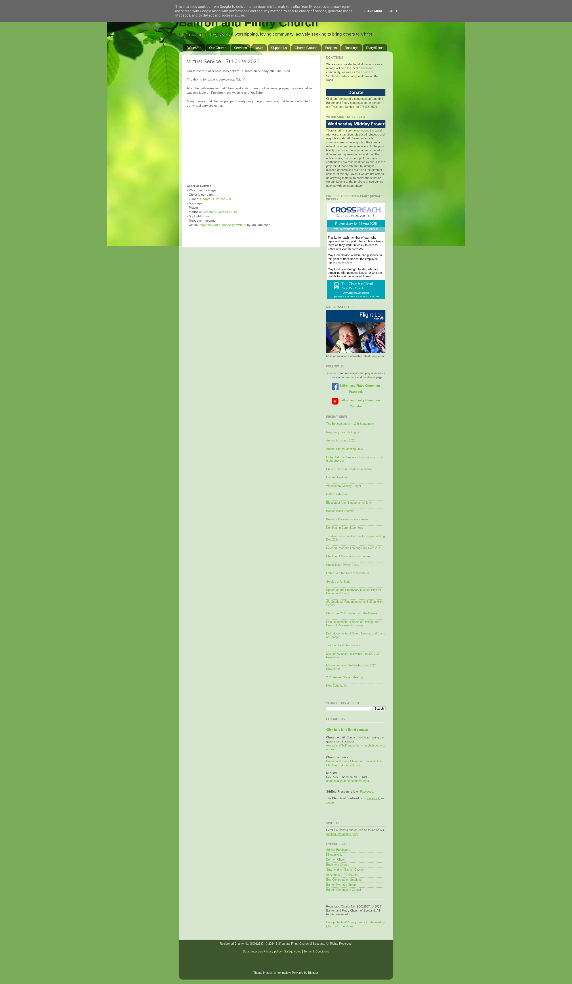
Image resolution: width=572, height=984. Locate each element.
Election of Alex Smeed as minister (349, 502)
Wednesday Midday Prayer (343, 486)
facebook (369, 377)
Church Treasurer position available (349, 469)
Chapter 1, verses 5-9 (215, 199)
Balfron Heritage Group (341, 884)
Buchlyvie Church (337, 864)
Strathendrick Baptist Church (345, 869)
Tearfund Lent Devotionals (343, 645)
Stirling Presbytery (338, 849)
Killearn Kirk (334, 854)
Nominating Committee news (344, 527)
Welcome (194, 48)
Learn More (373, 11)
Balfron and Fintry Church (248, 22)
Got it (392, 11)
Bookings (351, 48)
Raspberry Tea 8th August (343, 432)
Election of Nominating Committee (348, 556)
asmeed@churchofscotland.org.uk (348, 781)
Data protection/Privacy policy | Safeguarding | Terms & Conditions (286, 951)
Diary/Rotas (375, 48)
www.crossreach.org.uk (356, 292)
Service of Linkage (338, 581)
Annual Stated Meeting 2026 (344, 449)
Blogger (313, 972)
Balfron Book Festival (340, 511)
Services (240, 48)
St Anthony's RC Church (342, 874)
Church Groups (306, 48)
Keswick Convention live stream (347, 519)
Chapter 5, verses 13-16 (220, 212)
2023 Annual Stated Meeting (344, 677)
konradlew (284, 972)
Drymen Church (336, 859)
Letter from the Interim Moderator (347, 573)
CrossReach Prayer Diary (342, 564)
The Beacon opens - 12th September (350, 423)
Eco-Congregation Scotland (344, 879)
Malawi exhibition (337, 494)
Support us (279, 48)
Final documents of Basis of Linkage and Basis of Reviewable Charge (352, 623)
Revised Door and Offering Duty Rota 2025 (353, 548)
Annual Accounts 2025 (340, 440)
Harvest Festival (336, 477)
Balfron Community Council (344, 889)
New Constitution (337, 685)
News (259, 48)
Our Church (217, 48)
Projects (331, 48)
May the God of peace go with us (223, 225)
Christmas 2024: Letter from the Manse (351, 613)
